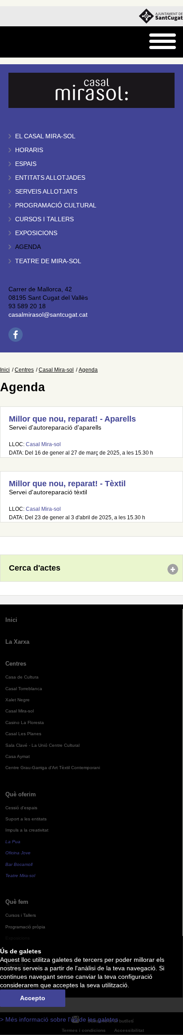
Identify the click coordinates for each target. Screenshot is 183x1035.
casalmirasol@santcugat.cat (48, 314)
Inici (5, 370)
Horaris (29, 150)
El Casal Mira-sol (45, 136)
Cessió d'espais (21, 807)
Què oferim (20, 794)
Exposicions (36, 233)
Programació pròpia (25, 926)
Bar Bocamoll (18, 864)
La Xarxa (17, 641)
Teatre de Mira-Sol (48, 261)
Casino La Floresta (24, 722)
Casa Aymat (17, 756)
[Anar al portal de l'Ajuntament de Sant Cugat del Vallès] (161, 16)
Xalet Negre (17, 699)
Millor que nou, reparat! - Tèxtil (67, 483)
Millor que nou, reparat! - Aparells (72, 418)
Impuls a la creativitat (26, 830)
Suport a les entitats (26, 818)
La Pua (12, 841)
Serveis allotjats (46, 191)
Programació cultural (55, 205)
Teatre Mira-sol (20, 875)
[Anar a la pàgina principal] (29, 42)
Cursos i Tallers (20, 915)
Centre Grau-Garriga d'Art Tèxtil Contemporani (52, 767)
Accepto (32, 998)
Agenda (28, 247)
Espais (25, 164)
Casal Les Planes (23, 733)
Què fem (16, 901)
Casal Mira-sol (56, 370)
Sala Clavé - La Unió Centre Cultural (42, 745)
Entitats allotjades (50, 177)
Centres (24, 370)
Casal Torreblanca (23, 688)
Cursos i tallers (44, 219)
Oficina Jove (18, 852)
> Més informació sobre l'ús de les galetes (59, 1019)
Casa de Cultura (22, 677)
